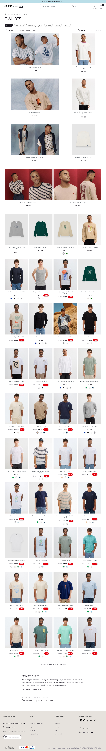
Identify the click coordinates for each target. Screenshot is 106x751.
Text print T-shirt (41, 381)
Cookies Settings (70, 748)
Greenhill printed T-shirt (65, 247)
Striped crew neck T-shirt (35, 157)
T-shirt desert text (34, 112)
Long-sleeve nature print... (89, 247)
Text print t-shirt (41, 426)
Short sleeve (19, 25)
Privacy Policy (52, 748)
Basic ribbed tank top (40, 292)
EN (92, 732)
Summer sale (58, 734)
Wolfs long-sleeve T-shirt (77, 202)
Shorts (50, 700)
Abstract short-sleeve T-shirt (65, 293)
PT (88, 732)
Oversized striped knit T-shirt (41, 472)
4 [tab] (77, 35)
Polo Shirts (27, 700)
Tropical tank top (16, 516)
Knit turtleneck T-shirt (89, 560)
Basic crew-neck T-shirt (16, 560)
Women (16, 6)
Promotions (33, 730)
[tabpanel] (34, 49)
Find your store (14, 737)
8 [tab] (62, 305)
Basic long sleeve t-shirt (16, 292)
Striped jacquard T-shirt (28, 202)
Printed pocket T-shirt (41, 650)
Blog (56, 730)
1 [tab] (73, 35)
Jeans (40, 700)
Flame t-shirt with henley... (89, 381)
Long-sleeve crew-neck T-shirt (83, 113)
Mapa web (98, 748)
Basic (40, 25)
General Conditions (81, 748)
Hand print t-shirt (34, 67)
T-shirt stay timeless (90, 337)
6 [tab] (36, 260)
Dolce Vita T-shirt (89, 471)
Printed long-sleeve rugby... (83, 157)
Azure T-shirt (65, 560)
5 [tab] (78, 35)
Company (57, 723)
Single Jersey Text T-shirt (65, 605)
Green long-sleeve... (41, 247)
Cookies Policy (61, 748)
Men (21, 6)
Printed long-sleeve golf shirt (16, 248)
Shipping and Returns (36, 723)
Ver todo (9, 25)
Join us (57, 727)
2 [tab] (74, 35)
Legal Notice (91, 748)
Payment (32, 727)
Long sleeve (31, 25)
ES (84, 732)
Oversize (58, 25)
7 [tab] (37, 260)
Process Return (34, 734)
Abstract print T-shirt (16, 337)
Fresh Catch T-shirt (89, 650)
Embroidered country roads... (83, 67)
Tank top (67, 25)
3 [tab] (75, 35)
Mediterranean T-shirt (16, 605)
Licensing (48, 25)
